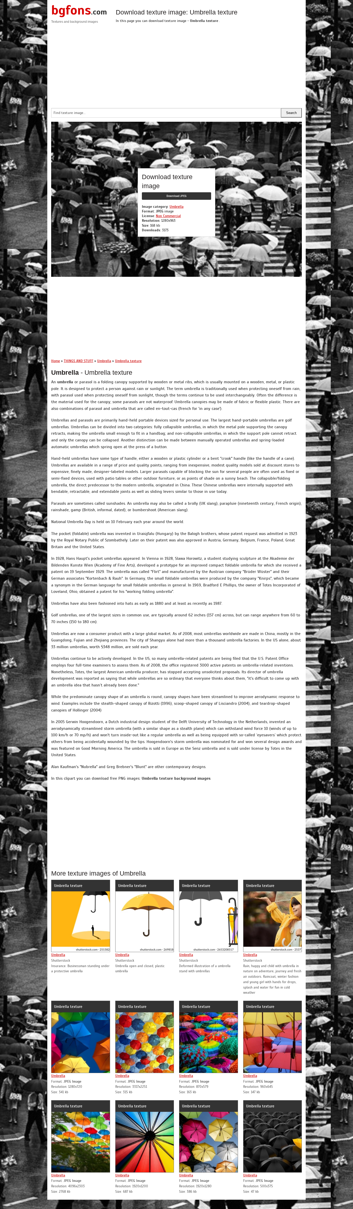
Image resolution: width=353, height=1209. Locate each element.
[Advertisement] (209, 64)
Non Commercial (168, 216)
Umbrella (176, 206)
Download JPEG (176, 196)
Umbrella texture (68, 885)
